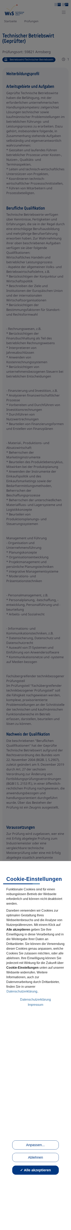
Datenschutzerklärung (22, 991)
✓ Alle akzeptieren (35, 1170)
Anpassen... (35, 1145)
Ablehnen (35, 1157)
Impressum (35, 1004)
